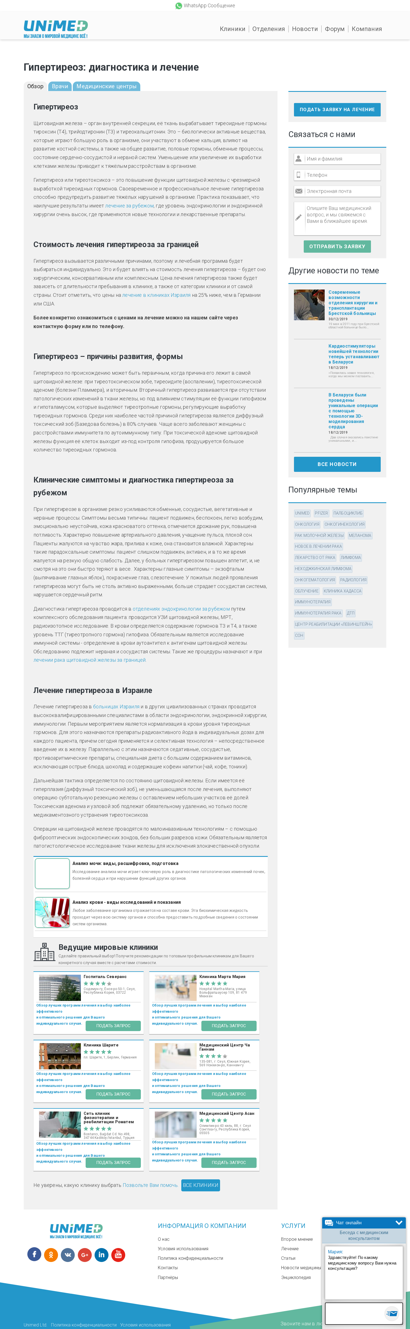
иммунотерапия (313, 602)
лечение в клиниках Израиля (156, 295)
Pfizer (321, 513)
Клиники (232, 28)
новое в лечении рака (318, 546)
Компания (367, 28)
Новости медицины (301, 1267)
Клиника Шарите (101, 1045)
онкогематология (315, 580)
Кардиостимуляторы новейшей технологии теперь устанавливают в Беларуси (354, 354)
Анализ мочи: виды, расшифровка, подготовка (126, 863)
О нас (164, 1239)
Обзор (35, 86)
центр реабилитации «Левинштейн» (333, 624)
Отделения (268, 28)
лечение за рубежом (129, 206)
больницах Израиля (116, 706)
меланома (360, 535)
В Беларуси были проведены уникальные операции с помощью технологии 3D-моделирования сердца (353, 410)
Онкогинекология (345, 524)
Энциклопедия (296, 1277)
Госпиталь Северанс (105, 976)
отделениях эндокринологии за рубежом (181, 609)
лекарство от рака (315, 557)
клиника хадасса (342, 591)
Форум (335, 28)
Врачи (60, 86)
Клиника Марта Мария (222, 976)
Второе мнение (297, 1239)
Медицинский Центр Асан (226, 1113)
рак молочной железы (319, 535)
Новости (305, 28)
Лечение (290, 1248)
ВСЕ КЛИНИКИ (200, 1185)
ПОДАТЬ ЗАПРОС (113, 1025)
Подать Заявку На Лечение (337, 109)
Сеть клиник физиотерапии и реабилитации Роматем (109, 1117)
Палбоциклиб (348, 513)
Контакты (168, 1267)
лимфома (351, 557)
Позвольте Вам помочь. (151, 1185)
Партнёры (168, 1277)
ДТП (351, 613)
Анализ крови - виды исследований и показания (127, 902)
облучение (307, 591)
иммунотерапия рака (318, 613)
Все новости (337, 464)
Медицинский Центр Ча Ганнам (224, 1047)
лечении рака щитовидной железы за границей (89, 660)
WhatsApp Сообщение (209, 5)
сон (299, 635)
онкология (307, 524)
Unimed (302, 513)
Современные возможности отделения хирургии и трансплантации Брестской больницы (353, 303)
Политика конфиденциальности (190, 1258)
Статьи (288, 1258)
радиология (353, 580)
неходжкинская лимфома (323, 569)
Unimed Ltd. (35, 1325)
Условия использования (183, 1248)
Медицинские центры (106, 86)
